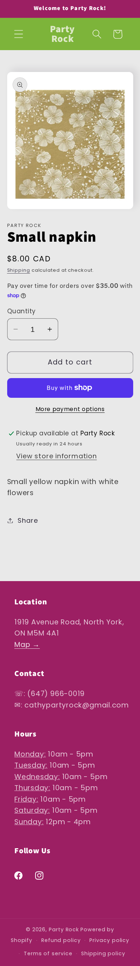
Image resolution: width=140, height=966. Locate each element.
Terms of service (48, 953)
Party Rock (64, 929)
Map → (27, 644)
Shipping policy (103, 953)
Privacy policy (109, 940)
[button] (18, 34)
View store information (56, 455)
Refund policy (61, 940)
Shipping (18, 270)
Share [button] (28, 520)
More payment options (70, 409)
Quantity (21, 311)
